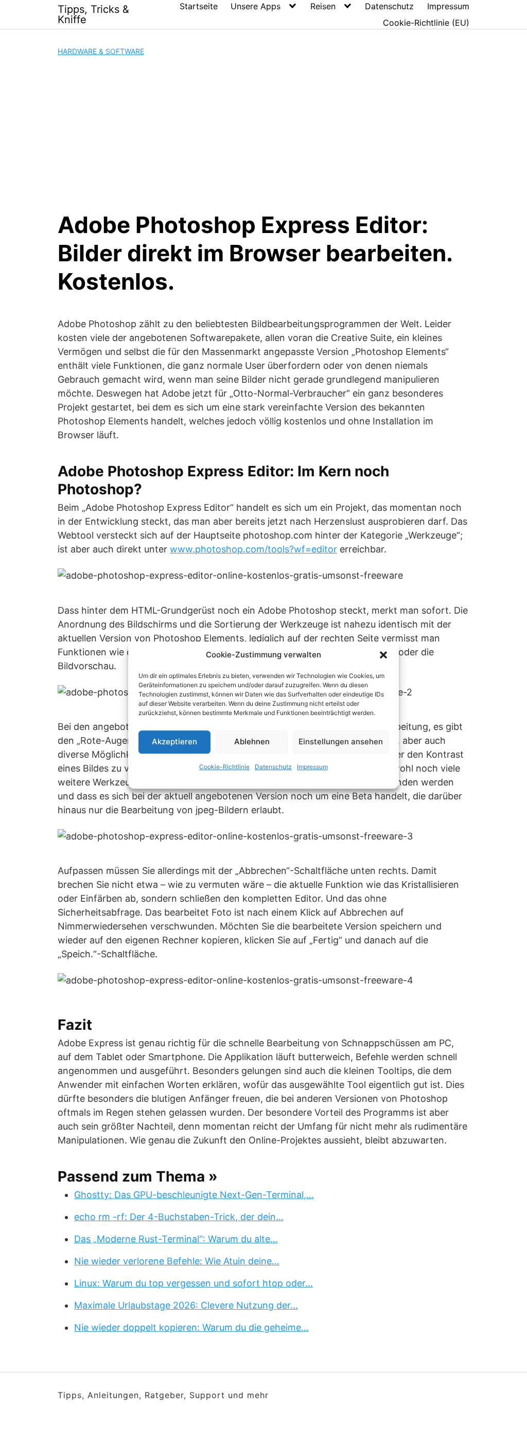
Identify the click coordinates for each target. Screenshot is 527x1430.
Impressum (312, 767)
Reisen (323, 6)
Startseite (199, 6)
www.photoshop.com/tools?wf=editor (253, 549)
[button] (383, 655)
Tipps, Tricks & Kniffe (93, 14)
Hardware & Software (101, 51)
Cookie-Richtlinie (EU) (426, 22)
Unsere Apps (255, 6)
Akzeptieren (174, 741)
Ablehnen (252, 741)
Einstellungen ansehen (340, 741)
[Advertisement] (263, 134)
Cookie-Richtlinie (224, 767)
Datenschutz (273, 767)
